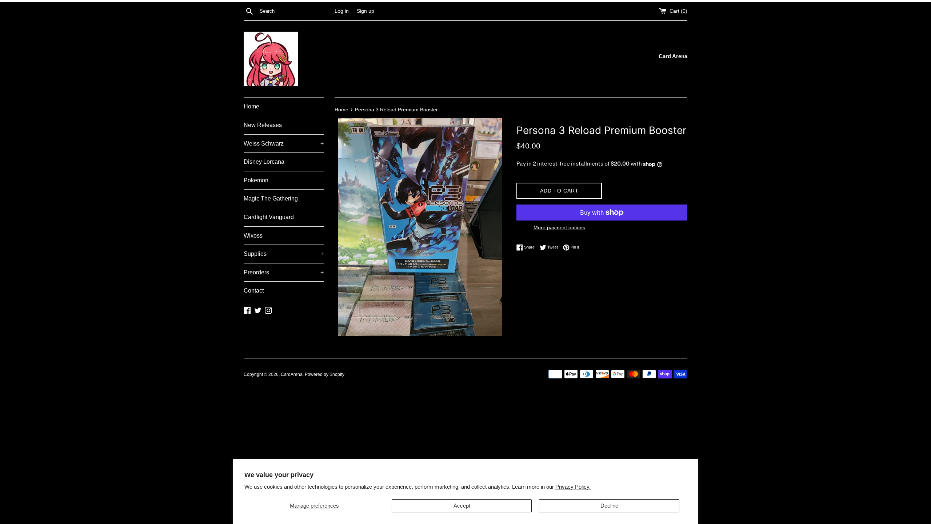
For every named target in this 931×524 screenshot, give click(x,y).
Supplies (284, 254)
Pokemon (256, 180)
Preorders (284, 272)
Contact (254, 290)
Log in (342, 11)
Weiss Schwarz (284, 143)
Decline (609, 506)
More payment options (559, 227)
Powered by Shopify (324, 374)
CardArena (292, 374)
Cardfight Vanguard (269, 217)
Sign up (365, 11)
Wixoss (253, 236)
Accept (461, 506)
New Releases (263, 125)
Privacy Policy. (573, 487)
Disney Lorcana (264, 162)
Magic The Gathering (271, 198)
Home (251, 106)
